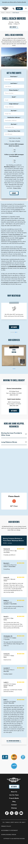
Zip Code (13, 110)
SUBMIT (14, 193)
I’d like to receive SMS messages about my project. (14, 145)
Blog (13, 801)
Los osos (7, 639)
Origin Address (13, 104)
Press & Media (14, 798)
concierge (17, 209)
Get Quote (19, 8)
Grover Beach (12, 566)
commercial (4, 236)
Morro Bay (6, 671)
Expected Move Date (14, 131)
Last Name (13, 83)
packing (21, 238)
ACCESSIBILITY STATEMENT (9, 830)
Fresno (5, 566)
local (10, 234)
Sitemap (14, 808)
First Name (13, 76)
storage (3, 240)
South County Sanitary (14, 399)
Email (13, 97)
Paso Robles (13, 603)
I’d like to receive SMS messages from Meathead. (14, 155)
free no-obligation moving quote (13, 281)
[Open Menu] (25, 8)
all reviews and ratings (14, 741)
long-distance (16, 234)
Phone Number (13, 90)
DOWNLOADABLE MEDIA (8, 834)
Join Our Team (14, 795)
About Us (14, 792)
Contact (14, 805)
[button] (12, 332)
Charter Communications (14, 388)
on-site (8, 240)
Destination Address (14, 117)
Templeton (6, 603)
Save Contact (14, 27)
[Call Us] (14, 8)
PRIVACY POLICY (6, 826)
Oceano (14, 637)
